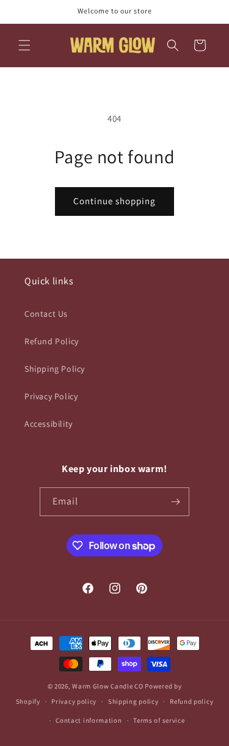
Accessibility (48, 423)
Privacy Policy (51, 396)
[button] (24, 45)
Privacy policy (73, 701)
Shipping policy (133, 701)
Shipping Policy (54, 368)
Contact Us (46, 313)
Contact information (89, 720)
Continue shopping (114, 201)
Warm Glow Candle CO (107, 686)
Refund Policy (51, 341)
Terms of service (158, 720)
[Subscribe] (175, 501)
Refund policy (191, 701)
